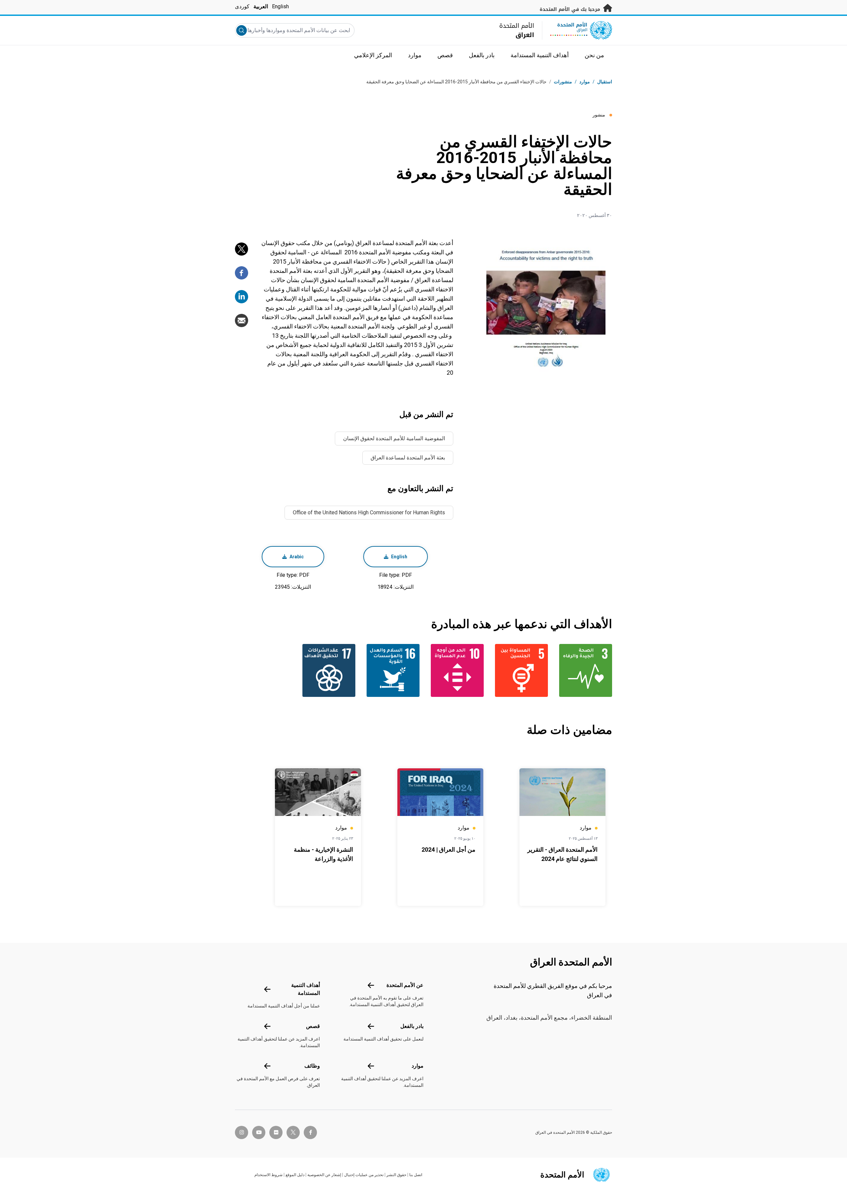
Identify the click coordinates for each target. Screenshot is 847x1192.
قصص (313, 1026)
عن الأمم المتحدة (405, 985)
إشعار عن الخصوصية (324, 1174)
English (280, 6)
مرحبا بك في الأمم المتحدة (571, 9)
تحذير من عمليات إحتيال (363, 1174)
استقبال (604, 81)
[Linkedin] (241, 296)
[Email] (241, 320)
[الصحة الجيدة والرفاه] (584, 670)
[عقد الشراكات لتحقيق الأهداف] (327, 670)
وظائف (312, 1066)
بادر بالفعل (412, 1026)
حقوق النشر (396, 1174)
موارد (418, 1066)
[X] (241, 249)
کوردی (242, 6)
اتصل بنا (415, 1174)
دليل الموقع (295, 1174)
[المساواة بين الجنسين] (520, 670)
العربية (260, 6)
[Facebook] (241, 272)
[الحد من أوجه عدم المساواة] (455, 670)
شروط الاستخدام (268, 1174)
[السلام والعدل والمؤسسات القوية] (391, 670)
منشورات (563, 81)
